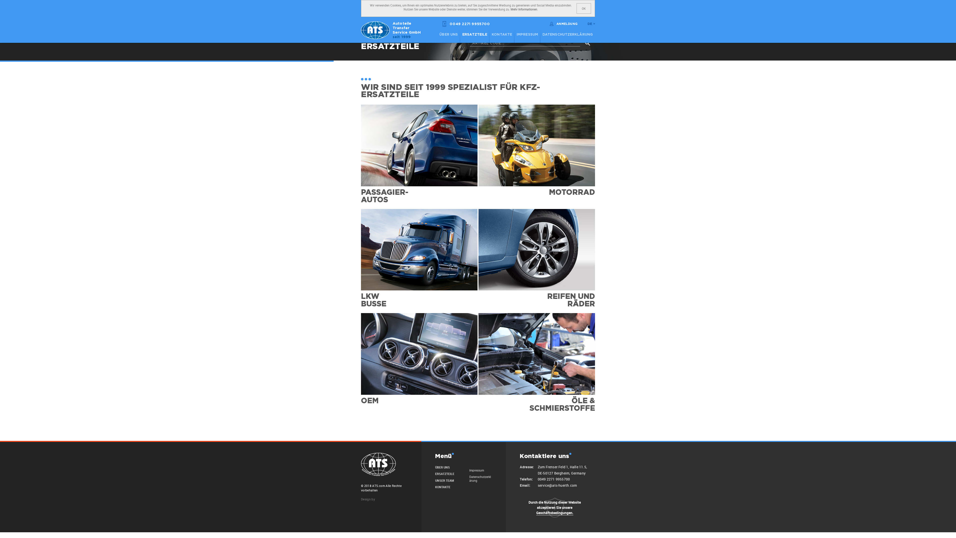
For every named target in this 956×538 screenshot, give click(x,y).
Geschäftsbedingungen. (554, 512)
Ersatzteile (474, 34)
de (590, 24)
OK (584, 8)
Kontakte (502, 34)
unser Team (444, 480)
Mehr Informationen (524, 9)
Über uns (448, 34)
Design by (368, 499)
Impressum (527, 34)
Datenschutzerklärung (567, 34)
